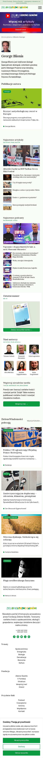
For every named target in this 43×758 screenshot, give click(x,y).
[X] (25, 636)
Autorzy (21, 706)
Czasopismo (21, 703)
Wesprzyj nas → (21, 404)
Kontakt (21, 711)
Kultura (21, 663)
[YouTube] (21, 636)
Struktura (21, 682)
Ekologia (21, 655)
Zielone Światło (21, 676)
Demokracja (21, 657)
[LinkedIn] (29, 636)
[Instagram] (18, 636)
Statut (21, 687)
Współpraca (21, 708)
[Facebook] (14, 636)
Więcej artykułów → (34, 421)
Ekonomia (21, 660)
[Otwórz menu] (39, 8)
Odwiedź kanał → (21, 30)
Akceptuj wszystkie (21, 740)
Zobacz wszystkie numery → (21, 330)
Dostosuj (21, 747)
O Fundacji (21, 679)
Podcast (21, 700)
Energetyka (21, 652)
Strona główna (6, 37)
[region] (21, 738)
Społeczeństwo (21, 649)
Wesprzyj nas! (21, 684)
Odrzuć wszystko (21, 753)
